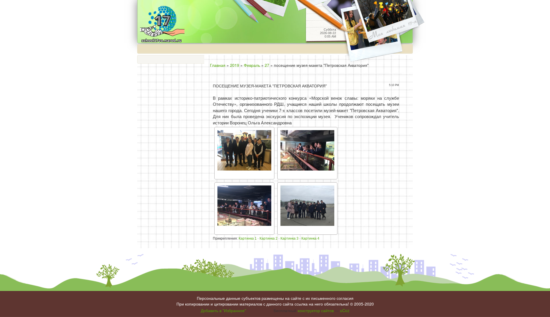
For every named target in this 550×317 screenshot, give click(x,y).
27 (267, 65)
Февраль (252, 65)
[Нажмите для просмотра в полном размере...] (244, 153)
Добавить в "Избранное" (223, 310)
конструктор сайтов (316, 310)
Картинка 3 (289, 238)
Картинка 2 (269, 238)
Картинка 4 (310, 238)
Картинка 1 (248, 238)
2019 (234, 65)
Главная (217, 65)
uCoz (344, 310)
